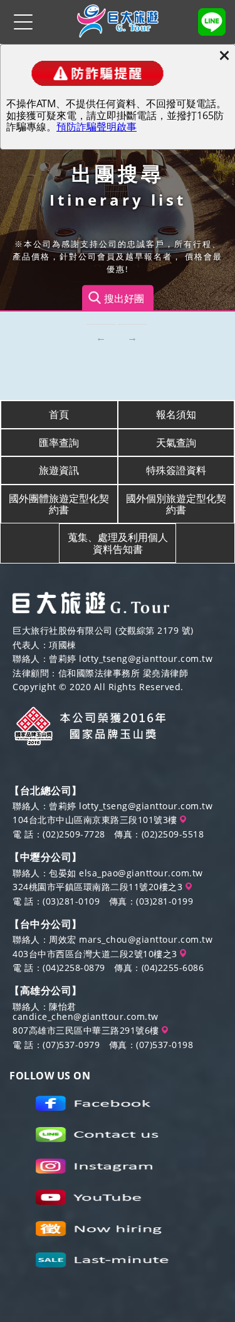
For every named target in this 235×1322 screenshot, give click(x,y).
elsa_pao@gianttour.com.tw (141, 873)
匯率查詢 (59, 442)
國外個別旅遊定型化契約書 (176, 504)
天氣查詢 (176, 442)
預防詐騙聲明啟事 (96, 127)
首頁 (59, 414)
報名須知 (176, 414)
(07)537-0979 (71, 1045)
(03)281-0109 (71, 901)
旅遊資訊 (59, 470)
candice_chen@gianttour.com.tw (86, 1016)
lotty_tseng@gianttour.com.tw (145, 658)
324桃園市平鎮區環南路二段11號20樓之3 (99, 887)
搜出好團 (124, 298)
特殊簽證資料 (176, 470)
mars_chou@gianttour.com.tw (145, 939)
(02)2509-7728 (74, 834)
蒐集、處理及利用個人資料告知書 (118, 542)
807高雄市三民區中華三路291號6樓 (87, 1030)
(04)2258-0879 (74, 967)
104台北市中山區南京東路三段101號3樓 (96, 820)
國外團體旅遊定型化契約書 (59, 504)
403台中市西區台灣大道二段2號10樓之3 (96, 954)
